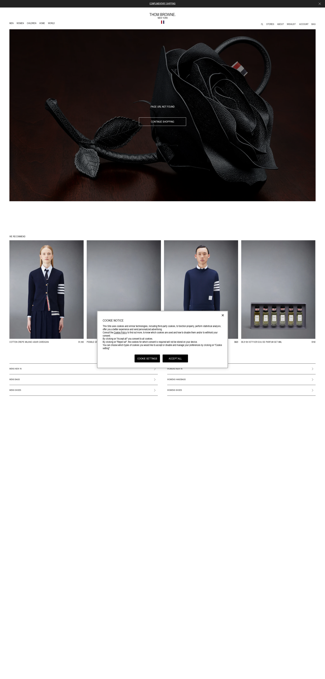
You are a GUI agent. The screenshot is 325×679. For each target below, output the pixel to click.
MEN (12, 24)
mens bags (14, 379)
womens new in (174, 369)
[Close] (223, 315)
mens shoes (15, 390)
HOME (42, 24)
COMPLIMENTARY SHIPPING (162, 3)
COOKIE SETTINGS (147, 358)
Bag (313, 24)
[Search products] (262, 24)
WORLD (52, 24)
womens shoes (174, 390)
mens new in (15, 369)
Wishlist (291, 24)
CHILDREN (31, 24)
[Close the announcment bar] (319, 4)
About (280, 24)
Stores (270, 24)
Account (303, 24)
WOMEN (20, 24)
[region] (162, 339)
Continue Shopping (162, 121)
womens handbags (176, 379)
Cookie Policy (120, 332)
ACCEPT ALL (175, 358)
